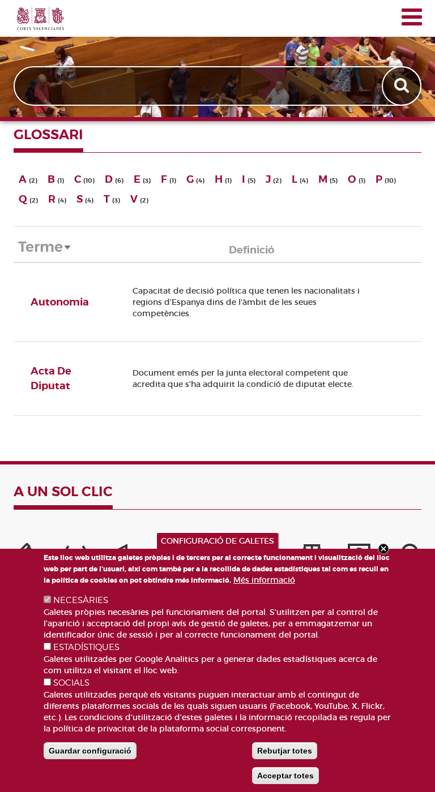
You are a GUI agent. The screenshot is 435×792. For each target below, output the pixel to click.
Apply (403, 86)
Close (383, 549)
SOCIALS (71, 683)
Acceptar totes (285, 775)
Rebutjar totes (284, 750)
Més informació (264, 580)
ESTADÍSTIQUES (86, 647)
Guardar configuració (90, 750)
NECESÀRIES (80, 600)
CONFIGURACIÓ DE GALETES (217, 541)
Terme (45, 247)
